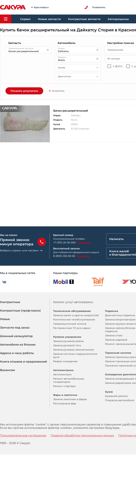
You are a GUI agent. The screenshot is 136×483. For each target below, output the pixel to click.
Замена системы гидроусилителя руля (75, 355)
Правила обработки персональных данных (82, 435)
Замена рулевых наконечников (73, 349)
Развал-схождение (65, 361)
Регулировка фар (64, 403)
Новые (5, 319)
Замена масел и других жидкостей (76, 315)
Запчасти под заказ (15, 327)
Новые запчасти (49, 19)
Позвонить (83, 242)
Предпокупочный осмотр (69, 323)
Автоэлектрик (62, 374)
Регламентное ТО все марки (71, 328)
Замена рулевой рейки (68, 341)
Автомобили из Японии (17, 344)
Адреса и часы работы (17, 353)
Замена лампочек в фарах (70, 399)
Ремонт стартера (64, 386)
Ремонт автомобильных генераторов (68, 380)
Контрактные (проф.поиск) (20, 310)
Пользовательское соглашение (23, 435)
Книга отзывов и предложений (23, 361)
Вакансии (7, 370)
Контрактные (10, 302)
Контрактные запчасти (84, 19)
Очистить (58, 90)
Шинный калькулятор (16, 336)
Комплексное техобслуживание (74, 319)
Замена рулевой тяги (67, 345)
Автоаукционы (118, 19)
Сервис (25, 19)
